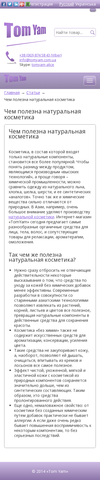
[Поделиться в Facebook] (3, 4)
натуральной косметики (31, 216)
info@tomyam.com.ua (37, 59)
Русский (66, 4)
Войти (20, 4)
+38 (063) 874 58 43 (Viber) (40, 55)
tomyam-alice (43, 64)
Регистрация (41, 4)
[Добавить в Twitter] (10, 4)
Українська (85, 4)
